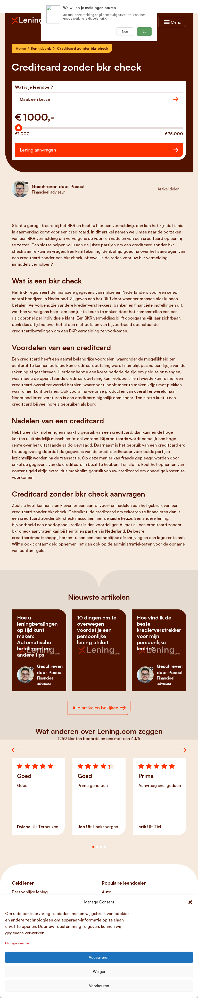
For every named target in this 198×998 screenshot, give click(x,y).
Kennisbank (41, 48)
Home (21, 48)
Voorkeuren (99, 985)
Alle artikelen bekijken (95, 707)
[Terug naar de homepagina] (30, 20)
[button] (190, 902)
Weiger (99, 971)
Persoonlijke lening (30, 891)
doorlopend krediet (63, 524)
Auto (106, 891)
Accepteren (99, 957)
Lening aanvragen (38, 150)
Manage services (17, 943)
